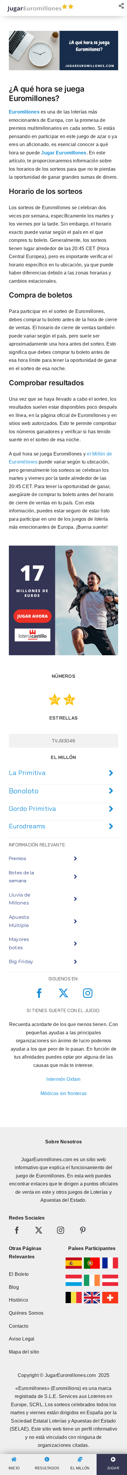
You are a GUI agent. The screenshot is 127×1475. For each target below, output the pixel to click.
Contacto (18, 1326)
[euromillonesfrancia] (110, 1259)
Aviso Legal (22, 1338)
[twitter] (63, 993)
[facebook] (39, 993)
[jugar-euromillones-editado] (38, 5)
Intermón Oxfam (63, 1079)
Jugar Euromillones (63, 152)
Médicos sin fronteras (63, 1093)
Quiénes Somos (26, 1313)
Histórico (18, 1300)
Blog (14, 1287)
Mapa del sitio (24, 1351)
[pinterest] (83, 1230)
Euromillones (24, 111)
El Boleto (19, 1274)
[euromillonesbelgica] (74, 1294)
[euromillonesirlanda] (92, 1276)
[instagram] (88, 993)
